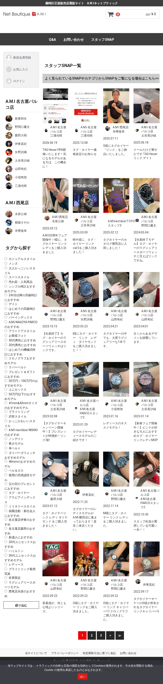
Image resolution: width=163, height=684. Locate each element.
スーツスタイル (19, 277)
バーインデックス (20, 317)
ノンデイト (16, 438)
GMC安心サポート (76, 28)
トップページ (17, 28)
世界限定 (15, 577)
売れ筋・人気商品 (20, 281)
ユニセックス (18, 389)
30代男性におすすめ (22, 340)
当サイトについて (36, 653)
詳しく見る (112, 669)
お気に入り (20, 69)
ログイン (19, 81)
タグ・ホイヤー (19, 492)
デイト (13, 304)
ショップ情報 (146, 28)
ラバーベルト (18, 367)
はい (83, 676)
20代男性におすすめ (22, 344)
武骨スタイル (18, 416)
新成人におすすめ (20, 537)
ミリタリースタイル (22, 506)
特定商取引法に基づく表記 (99, 653)
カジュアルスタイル (22, 259)
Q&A (52, 40)
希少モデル (16, 443)
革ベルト (15, 448)
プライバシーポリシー (65, 653)
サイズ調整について (113, 28)
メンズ (13, 263)
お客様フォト (18, 335)
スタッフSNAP (102, 40)
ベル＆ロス (16, 470)
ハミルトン (16, 551)
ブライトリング (19, 411)
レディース (16, 564)
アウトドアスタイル (22, 330)
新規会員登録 (22, 57)
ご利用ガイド (45, 28)
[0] (110, 14)
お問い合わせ (73, 40)
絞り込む (21, 605)
